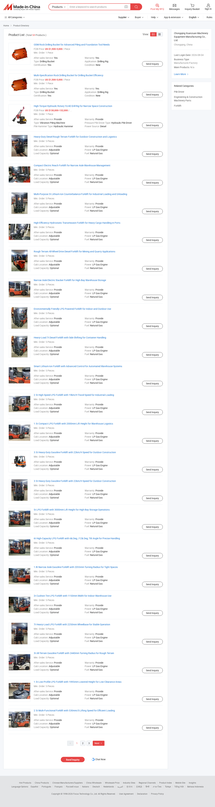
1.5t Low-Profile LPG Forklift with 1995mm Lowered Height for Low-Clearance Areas (77, 681)
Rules (209, 17)
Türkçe (168, 786)
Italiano (85, 786)
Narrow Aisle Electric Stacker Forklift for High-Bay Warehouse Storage (70, 280)
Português (46, 786)
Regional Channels (147, 782)
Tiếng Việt (179, 786)
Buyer (138, 17)
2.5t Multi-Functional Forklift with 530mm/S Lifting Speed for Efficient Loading (74, 710)
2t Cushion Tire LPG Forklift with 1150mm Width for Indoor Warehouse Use (72, 595)
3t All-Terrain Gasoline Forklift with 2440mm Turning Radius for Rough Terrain (74, 653)
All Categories (15, 17)
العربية (120, 786)
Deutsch (96, 786)
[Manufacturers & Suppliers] (21, 6)
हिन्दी (147, 786)
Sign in (208, 8)
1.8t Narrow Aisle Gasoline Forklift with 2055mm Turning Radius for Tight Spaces (76, 567)
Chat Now (100, 759)
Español (34, 786)
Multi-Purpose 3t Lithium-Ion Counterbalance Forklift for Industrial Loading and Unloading (80, 194)
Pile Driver (179, 91)
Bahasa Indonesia (195, 786)
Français (58, 786)
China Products (42, 782)
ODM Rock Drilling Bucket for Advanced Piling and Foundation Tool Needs (72, 44)
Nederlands (108, 786)
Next (99, 743)
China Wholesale (93, 782)
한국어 (129, 786)
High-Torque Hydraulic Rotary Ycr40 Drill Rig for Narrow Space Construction (73, 106)
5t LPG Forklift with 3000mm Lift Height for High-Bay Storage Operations (72, 509)
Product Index (165, 782)
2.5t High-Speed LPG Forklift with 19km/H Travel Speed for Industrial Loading (74, 394)
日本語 (139, 786)
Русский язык (72, 786)
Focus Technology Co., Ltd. (85, 793)
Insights (192, 782)
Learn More (181, 74)
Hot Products (25, 782)
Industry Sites (129, 782)
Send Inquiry (152, 63)
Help (153, 17)
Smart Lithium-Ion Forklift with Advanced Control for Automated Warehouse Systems (78, 366)
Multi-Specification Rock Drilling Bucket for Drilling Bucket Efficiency (68, 75)
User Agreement (126, 793)
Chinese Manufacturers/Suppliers (67, 782)
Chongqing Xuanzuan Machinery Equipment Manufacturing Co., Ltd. (191, 37)
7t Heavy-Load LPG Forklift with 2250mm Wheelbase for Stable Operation (72, 624)
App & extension (172, 17)
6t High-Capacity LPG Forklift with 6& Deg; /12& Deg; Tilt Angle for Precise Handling (77, 538)
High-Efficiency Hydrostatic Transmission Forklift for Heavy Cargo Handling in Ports (77, 222)
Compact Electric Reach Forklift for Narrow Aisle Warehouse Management (72, 165)
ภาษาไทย (157, 786)
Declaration (142, 793)
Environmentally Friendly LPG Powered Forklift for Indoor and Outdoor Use (72, 308)
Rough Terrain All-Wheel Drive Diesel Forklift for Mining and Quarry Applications (74, 251)
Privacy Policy (157, 793)
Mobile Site (180, 782)
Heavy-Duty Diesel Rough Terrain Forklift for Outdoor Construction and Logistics (75, 136)
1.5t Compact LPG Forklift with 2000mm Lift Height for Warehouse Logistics (73, 423)
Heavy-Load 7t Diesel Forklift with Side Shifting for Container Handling (70, 337)
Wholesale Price (112, 782)
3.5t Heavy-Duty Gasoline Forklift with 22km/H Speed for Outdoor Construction (75, 452)
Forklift (177, 105)
